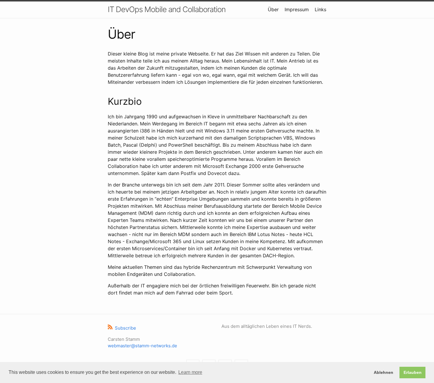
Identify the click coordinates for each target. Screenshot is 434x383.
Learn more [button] (190, 372)
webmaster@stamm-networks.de (142, 345)
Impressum (297, 9)
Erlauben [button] (413, 372)
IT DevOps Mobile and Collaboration (167, 9)
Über (273, 9)
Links (320, 9)
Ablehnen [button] (383, 372)
